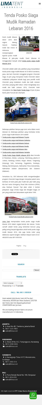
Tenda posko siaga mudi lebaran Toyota (15, 137)
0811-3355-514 (11, 362)
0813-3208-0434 (11, 344)
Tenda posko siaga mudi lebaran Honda (15, 146)
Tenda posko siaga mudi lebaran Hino (14, 149)
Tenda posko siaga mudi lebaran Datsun (15, 143)
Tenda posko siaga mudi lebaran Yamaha (16, 152)
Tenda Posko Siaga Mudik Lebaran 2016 (21, 123)
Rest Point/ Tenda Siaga (21, 90)
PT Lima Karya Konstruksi (26, 391)
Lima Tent (29, 52)
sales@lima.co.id (11, 331)
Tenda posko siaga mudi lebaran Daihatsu (16, 140)
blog (24, 246)
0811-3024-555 (11, 377)
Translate (19, 286)
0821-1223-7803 (11, 329)
